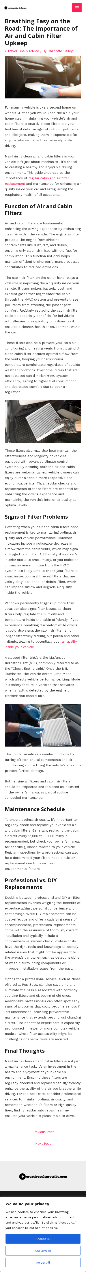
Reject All (43, 1262)
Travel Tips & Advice (23, 51)
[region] (43, 1234)
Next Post (43, 1144)
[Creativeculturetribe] (15, 7)
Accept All (43, 1239)
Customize (43, 1250)
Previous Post (43, 1132)
